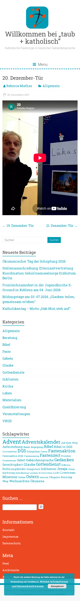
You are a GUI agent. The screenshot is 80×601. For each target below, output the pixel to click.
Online (21, 477)
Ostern (32, 476)
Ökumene (37, 481)
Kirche (7, 386)
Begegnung (37, 447)
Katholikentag (22, 473)
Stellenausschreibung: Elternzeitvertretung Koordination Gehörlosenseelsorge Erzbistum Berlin (39, 273)
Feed (5, 563)
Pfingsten (54, 477)
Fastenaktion (62, 450)
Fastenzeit (50, 455)
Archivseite (10, 570)
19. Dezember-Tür (18, 225)
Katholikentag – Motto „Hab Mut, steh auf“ (36, 309)
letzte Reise (46, 473)
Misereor (9, 477)
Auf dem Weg (69, 442)
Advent (11, 441)
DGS (21, 450)
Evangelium (33, 451)
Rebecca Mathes (19, 86)
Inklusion (10, 379)
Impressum (10, 536)
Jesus (71, 469)
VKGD (7, 421)
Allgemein (51, 86)
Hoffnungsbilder (14, 469)
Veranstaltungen (16, 414)
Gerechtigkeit (12, 464)
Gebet (21, 460)
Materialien (12, 400)
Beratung (9, 338)
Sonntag (66, 477)
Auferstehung (12, 447)
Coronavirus (9, 451)
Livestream (68, 472)
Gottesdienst (48, 464)
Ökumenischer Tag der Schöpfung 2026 (34, 261)
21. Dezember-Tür (62, 225)
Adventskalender (41, 442)
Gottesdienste (13, 372)
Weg (5, 481)
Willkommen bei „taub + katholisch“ (40, 37)
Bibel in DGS (63, 447)
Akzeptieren (57, 586)
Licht (56, 472)
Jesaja (62, 468)
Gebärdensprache (40, 460)
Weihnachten (19, 481)
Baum (26, 447)
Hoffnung (65, 465)
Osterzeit (44, 477)
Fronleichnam (9, 460)
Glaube (7, 365)
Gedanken (64, 459)
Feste (6, 352)
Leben (7, 393)
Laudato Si (35, 472)
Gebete (7, 358)
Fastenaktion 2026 (12, 455)
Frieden (66, 456)
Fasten (44, 451)
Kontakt (8, 530)
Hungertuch (33, 469)
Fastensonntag (31, 456)
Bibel (6, 344)
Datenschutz (11, 543)
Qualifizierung (14, 407)
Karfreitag (8, 472)
